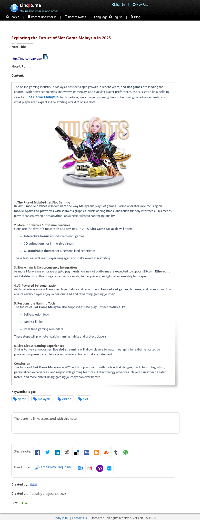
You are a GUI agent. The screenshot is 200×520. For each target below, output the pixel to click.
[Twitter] (47, 452)
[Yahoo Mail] (99, 467)
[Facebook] (37, 452)
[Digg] (86, 452)
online (66, 399)
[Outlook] (80, 467)
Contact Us (79, 518)
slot (85, 399)
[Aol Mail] (109, 467)
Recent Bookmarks (43, 17)
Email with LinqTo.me (56, 467)
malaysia (44, 399)
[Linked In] (57, 452)
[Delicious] (76, 452)
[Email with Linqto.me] (37, 467)
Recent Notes (76, 17)
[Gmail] (89, 467)
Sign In (120, 4)
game (22, 399)
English (117, 17)
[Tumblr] (116, 452)
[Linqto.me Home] (14, 7)
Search (14, 17)
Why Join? (61, 518)
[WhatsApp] (125, 452)
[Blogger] (96, 452)
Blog (136, 17)
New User (143, 4)
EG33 (34, 485)
